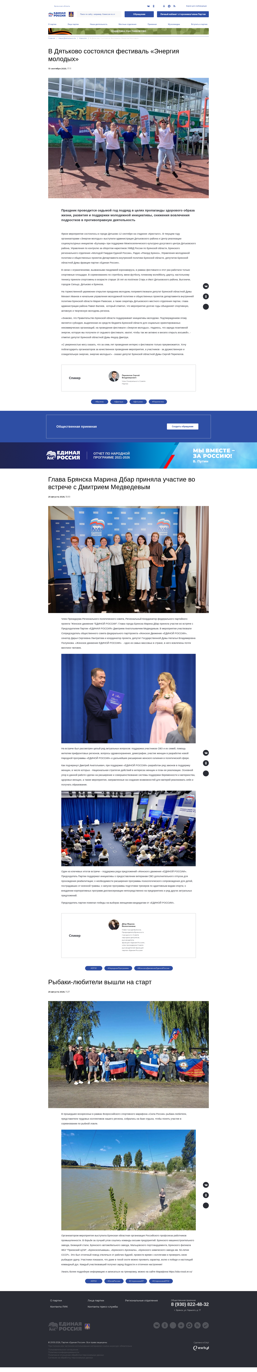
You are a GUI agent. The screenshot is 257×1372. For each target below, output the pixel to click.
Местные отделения (127, 24)
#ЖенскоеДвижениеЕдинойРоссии (153, 968)
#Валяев (99, 402)
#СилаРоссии (114, 1281)
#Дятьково (138, 402)
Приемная (152, 24)
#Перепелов (158, 402)
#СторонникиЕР (136, 1281)
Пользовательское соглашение (63, 1350)
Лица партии (73, 24)
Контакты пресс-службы (103, 1306)
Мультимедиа (174, 24)
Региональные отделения (141, 1300)
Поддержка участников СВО (128, 31)
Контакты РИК (59, 1306)
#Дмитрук (118, 402)
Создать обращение (182, 426)
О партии (52, 24)
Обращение (139, 14)
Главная (51, 38)
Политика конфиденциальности (63, 1352)
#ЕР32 (94, 968)
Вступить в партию (199, 24)
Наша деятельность (98, 24)
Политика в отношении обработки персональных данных (76, 1355)
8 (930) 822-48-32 (190, 1304)
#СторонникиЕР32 (160, 1281)
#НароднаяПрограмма (118, 968)
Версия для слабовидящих (196, 6)
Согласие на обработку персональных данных (70, 1358)
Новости (83, 38)
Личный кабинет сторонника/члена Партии (183, 14)
